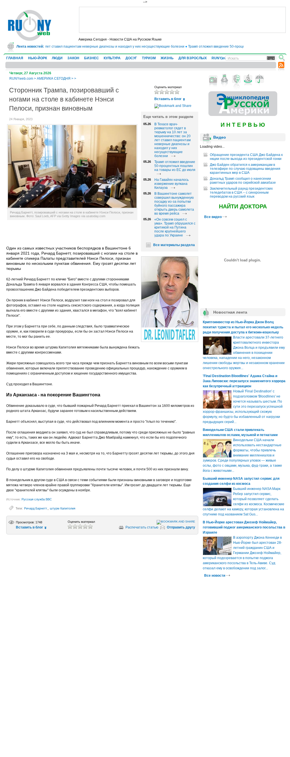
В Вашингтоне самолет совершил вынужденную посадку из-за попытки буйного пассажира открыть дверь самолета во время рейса (174, 203)
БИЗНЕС (91, 58)
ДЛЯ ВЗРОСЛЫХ (192, 58)
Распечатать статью (141, 527)
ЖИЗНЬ (167, 58)
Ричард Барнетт (35, 508)
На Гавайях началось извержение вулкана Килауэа (171, 184)
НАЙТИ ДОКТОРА (243, 206)
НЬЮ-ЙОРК (37, 58)
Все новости (215, 576)
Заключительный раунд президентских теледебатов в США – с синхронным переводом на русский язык (241, 192)
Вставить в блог (168, 99)
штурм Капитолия (62, 508)
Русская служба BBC (37, 499)
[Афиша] (236, 79)
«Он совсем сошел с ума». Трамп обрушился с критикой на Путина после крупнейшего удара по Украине (174, 227)
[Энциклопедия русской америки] (242, 115)
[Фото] (213, 79)
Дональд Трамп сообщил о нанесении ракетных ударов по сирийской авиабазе (243, 181)
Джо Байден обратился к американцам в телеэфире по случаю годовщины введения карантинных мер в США (245, 169)
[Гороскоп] (248, 79)
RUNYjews (220, 58)
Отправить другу (181, 527)
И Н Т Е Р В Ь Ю (243, 125)
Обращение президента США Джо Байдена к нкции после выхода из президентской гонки (246, 157)
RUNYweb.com (21, 79)
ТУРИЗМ (149, 58)
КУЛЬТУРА (112, 58)
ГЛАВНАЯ (14, 58)
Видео (219, 137)
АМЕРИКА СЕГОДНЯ (54, 79)
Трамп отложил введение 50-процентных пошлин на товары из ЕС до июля (174, 166)
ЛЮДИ (57, 58)
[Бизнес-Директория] (224, 79)
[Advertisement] (182, 20)
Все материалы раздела (174, 245)
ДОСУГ (131, 58)
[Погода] (259, 79)
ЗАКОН (73, 58)
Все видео (213, 217)
